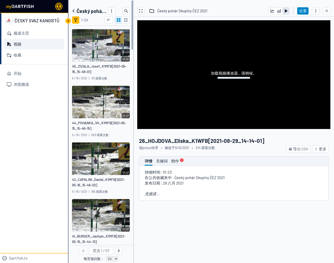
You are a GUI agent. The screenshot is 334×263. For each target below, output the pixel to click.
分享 (303, 10)
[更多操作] (315, 11)
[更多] (111, 11)
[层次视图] (126, 20)
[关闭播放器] (326, 11)
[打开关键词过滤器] (75, 20)
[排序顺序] (108, 20)
